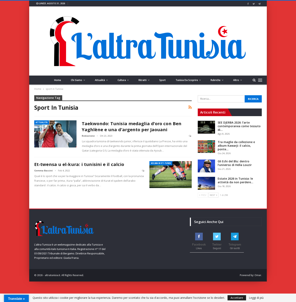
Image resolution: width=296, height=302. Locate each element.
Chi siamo (76, 80)
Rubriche (215, 80)
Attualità (100, 80)
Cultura (122, 80)
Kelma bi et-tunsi (161, 163)
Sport (162, 80)
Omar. (258, 275)
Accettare (237, 298)
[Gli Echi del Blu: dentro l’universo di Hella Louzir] (206, 166)
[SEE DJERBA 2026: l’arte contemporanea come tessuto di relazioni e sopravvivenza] (206, 127)
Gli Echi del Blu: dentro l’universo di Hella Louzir (235, 163)
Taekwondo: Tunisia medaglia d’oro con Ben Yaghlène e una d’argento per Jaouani (131, 126)
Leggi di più (256, 297)
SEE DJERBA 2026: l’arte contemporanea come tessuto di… (239, 126)
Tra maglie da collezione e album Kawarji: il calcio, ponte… (236, 145)
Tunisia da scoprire (187, 80)
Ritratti (143, 80)
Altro (236, 80)
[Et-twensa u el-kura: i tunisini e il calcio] (170, 174)
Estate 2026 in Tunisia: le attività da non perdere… (235, 180)
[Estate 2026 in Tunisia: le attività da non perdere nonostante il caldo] (206, 183)
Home (57, 80)
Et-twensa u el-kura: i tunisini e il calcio (79, 164)
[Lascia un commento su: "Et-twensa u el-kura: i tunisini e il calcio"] (143, 171)
